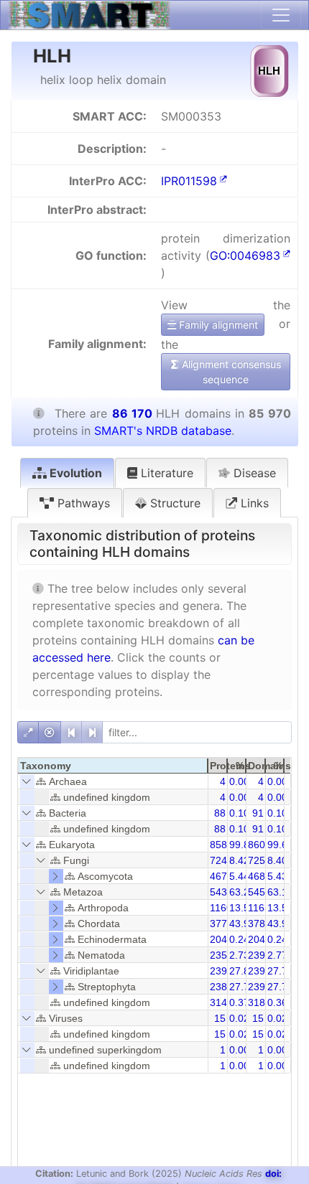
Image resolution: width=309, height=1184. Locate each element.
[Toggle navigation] (281, 15)
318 (256, 1002)
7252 (259, 860)
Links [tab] (253, 503)
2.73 (239, 955)
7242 (221, 860)
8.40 (277, 860)
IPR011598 (189, 181)
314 (218, 1002)
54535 (262, 892)
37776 (224, 923)
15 (220, 1018)
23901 (262, 986)
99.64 (280, 844)
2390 (259, 955)
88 (220, 813)
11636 (262, 907)
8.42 (239, 860)
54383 (224, 892)
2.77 (277, 955)
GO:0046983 (245, 255)
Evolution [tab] (74, 473)
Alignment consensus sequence (230, 371)
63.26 (242, 892)
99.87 (242, 844)
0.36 (277, 1002)
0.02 (239, 1018)
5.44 (239, 876)
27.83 (242, 971)
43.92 (280, 923)
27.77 (242, 986)
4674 (221, 876)
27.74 (280, 986)
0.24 (239, 939)
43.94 (242, 923)
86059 (262, 844)
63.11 (279, 892)
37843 (262, 923)
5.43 (277, 876)
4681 (259, 876)
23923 (224, 971)
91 (258, 813)
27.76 (280, 971)
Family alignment (217, 325)
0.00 (239, 781)
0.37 (239, 1002)
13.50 (242, 907)
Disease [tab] (253, 473)
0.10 (239, 813)
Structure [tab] (173, 503)
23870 (224, 986)
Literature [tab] (165, 473)
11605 (224, 907)
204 (218, 939)
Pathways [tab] (82, 503)
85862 (224, 844)
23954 (262, 971)
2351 (221, 955)
